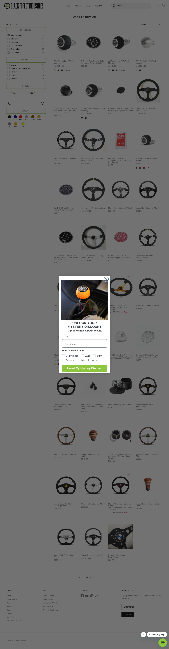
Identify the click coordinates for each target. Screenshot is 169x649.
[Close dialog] (106, 279)
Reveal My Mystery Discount (84, 368)
